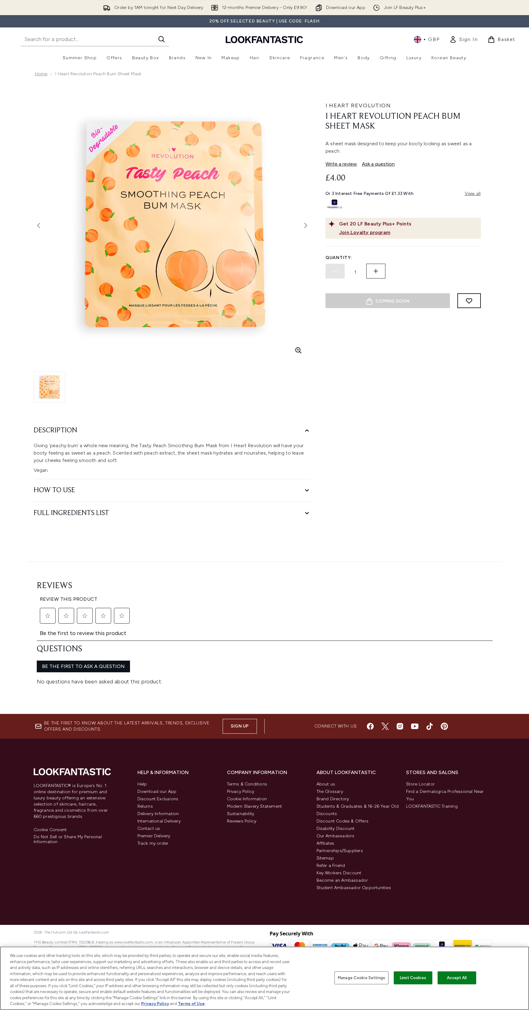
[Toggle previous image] (39, 225)
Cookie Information (247, 799)
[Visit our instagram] (400, 726)
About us (326, 784)
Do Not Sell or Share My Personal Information (68, 839)
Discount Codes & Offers (343, 821)
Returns (145, 806)
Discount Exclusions (157, 799)
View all (473, 193)
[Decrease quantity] (335, 271)
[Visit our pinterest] (444, 726)
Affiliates (325, 843)
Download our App (157, 791)
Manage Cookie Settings (361, 977)
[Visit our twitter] (385, 726)
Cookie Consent (50, 829)
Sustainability (240, 813)
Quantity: (338, 257)
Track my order (153, 843)
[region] (264, 978)
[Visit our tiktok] (429, 726)
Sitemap (325, 858)
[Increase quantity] (375, 271)
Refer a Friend (331, 865)
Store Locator (420, 784)
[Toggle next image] (306, 225)
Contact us (148, 828)
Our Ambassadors (336, 836)
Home (41, 73)
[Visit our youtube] (414, 726)
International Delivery (159, 821)
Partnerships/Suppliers (340, 850)
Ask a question (378, 164)
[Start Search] (161, 39)
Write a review (341, 164)
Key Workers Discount (339, 873)
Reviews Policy (242, 821)
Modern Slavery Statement (254, 806)
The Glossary (330, 791)
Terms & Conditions (247, 784)
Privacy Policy (240, 791)
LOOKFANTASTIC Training (432, 806)
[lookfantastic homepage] (264, 39)
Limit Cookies (413, 977)
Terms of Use (191, 1003)
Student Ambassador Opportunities (354, 887)
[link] (463, 39)
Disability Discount (336, 828)
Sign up (240, 726)
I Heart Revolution (358, 105)
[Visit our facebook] (370, 726)
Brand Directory (333, 799)
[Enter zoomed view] (298, 350)
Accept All (457, 977)
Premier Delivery (153, 836)
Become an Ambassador (342, 880)
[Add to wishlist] (469, 300)
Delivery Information (158, 813)
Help (142, 784)
